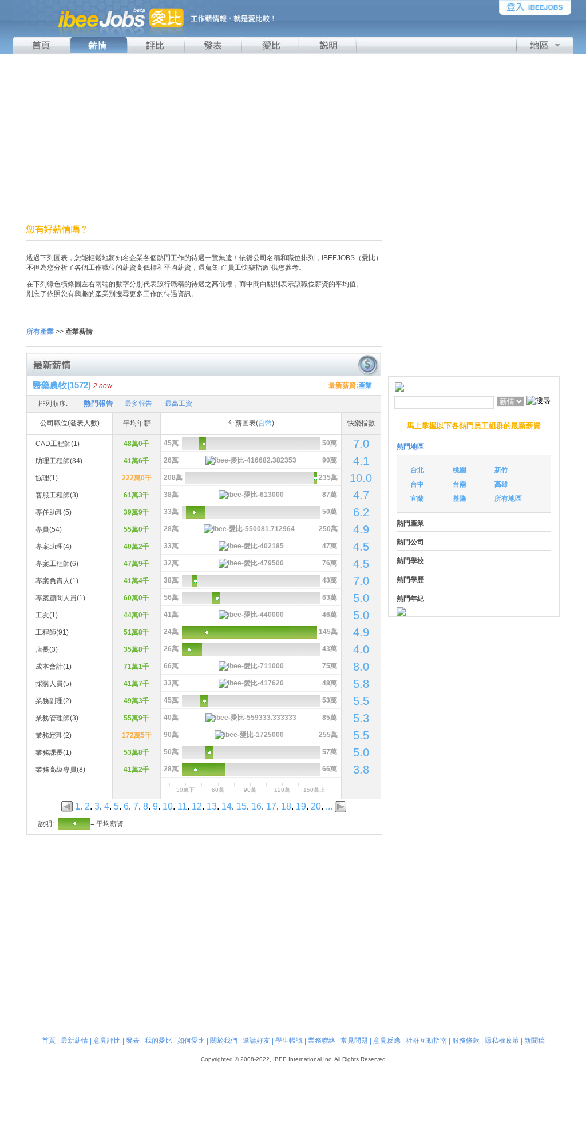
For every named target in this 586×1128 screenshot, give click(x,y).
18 (286, 806)
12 (197, 806)
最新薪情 (74, 1041)
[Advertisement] (293, 139)
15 (241, 806)
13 (212, 806)
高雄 (501, 484)
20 (316, 806)
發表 (133, 1041)
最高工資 (178, 404)
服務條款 (466, 1041)
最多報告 (138, 404)
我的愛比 (158, 1041)
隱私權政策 (502, 1041)
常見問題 (354, 1041)
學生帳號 (289, 1041)
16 (256, 806)
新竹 (501, 470)
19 (301, 806)
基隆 (459, 499)
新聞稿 (534, 1041)
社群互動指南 (426, 1041)
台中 (417, 484)
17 (271, 806)
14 (226, 806)
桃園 (459, 470)
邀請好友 (256, 1041)
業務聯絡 (321, 1041)
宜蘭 (417, 499)
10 (168, 806)
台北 (417, 470)
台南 (459, 484)
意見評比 (107, 1041)
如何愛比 (191, 1041)
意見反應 (387, 1041)
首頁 (49, 1041)
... (329, 806)
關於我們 (223, 1041)
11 (182, 806)
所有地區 (508, 499)
